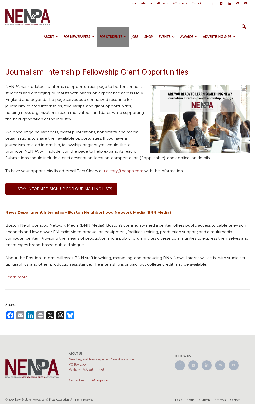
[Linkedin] (229, 3)
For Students (111, 37)
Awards (186, 37)
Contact (196, 3)
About (145, 3)
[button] (244, 27)
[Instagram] (221, 3)
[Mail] (237, 3)
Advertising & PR (217, 37)
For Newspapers (77, 37)
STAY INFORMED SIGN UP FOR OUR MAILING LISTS (65, 189)
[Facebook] (213, 3)
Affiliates (178, 3)
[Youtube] (246, 3)
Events (165, 37)
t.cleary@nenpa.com (123, 170)
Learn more (16, 277)
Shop (148, 37)
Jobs (135, 37)
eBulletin (162, 3)
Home (133, 3)
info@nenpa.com (98, 380)
